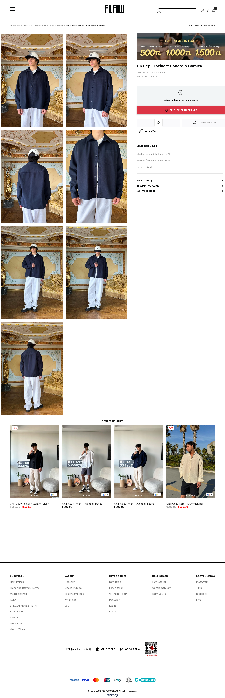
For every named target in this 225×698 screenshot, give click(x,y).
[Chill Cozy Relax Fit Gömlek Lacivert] (138, 461)
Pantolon (114, 599)
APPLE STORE (107, 649)
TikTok (200, 588)
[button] (31, 495)
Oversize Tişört (118, 593)
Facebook (201, 593)
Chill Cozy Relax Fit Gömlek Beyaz (82, 503)
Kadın (112, 605)
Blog (198, 599)
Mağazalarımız (18, 593)
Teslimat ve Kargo (148, 185)
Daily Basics (159, 593)
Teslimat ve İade (74, 593)
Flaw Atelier (116, 588)
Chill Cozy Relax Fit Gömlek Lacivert (135, 503)
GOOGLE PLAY (132, 649)
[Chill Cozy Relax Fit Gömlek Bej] (190, 461)
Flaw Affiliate (17, 629)
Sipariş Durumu (73, 588)
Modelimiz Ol (17, 623)
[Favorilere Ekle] (158, 123)
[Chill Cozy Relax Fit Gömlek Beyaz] (86, 461)
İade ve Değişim (146, 190)
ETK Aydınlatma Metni (23, 605)
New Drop (115, 582)
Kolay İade (71, 599)
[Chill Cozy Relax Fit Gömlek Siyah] (34, 461)
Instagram (202, 582)
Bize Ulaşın (16, 611)
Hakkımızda (17, 582)
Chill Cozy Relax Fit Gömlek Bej (184, 503)
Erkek (112, 611)
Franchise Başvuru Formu (24, 588)
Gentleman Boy (161, 588)
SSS (67, 605)
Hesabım (70, 582)
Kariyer (14, 617)
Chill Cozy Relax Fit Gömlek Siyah (29, 503)
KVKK (13, 599)
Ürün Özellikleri (147, 145)
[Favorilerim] (208, 11)
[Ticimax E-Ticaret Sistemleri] (112, 695)
